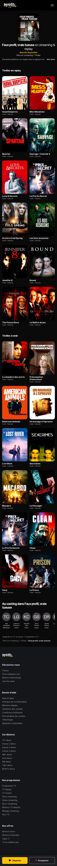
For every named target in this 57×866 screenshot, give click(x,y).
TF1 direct (6, 740)
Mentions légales (10, 705)
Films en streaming (24, 55)
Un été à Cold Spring (12, 238)
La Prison (34, 590)
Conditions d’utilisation (12, 712)
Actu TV (6, 814)
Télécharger (7, 719)
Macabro (6, 506)
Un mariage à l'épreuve (41, 421)
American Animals (11, 421)
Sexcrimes (35, 463)
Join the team (8, 681)
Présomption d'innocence (36, 378)
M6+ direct (7, 754)
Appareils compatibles (12, 723)
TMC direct (7, 765)
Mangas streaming (10, 811)
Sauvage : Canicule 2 (40, 154)
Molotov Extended (10, 835)
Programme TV (9, 786)
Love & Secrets (10, 196)
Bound (33, 280)
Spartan (6, 154)
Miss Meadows (37, 112)
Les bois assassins (39, 238)
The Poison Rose (10, 322)
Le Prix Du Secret (38, 196)
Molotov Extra (8, 831)
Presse (5, 670)
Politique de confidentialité (14, 701)
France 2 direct (9, 744)
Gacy (4, 590)
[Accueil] (10, 5)
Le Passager (36, 506)
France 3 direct (9, 747)
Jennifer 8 (7, 280)
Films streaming (9, 796)
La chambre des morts (13, 377)
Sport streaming (9, 803)
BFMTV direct (8, 769)
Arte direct (7, 758)
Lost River (7, 463)
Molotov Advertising (11, 677)
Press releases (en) (11, 674)
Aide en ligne (8, 698)
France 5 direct (9, 751)
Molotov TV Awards (11, 807)
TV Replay (7, 789)
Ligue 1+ (6, 838)
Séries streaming (9, 800)
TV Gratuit (7, 793)
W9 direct (6, 761)
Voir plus (51, 59)
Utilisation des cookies (12, 709)
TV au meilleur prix (10, 842)
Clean (32, 548)
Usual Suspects (10, 112)
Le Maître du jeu (38, 322)
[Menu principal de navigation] (52, 5)
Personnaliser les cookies (13, 716)
